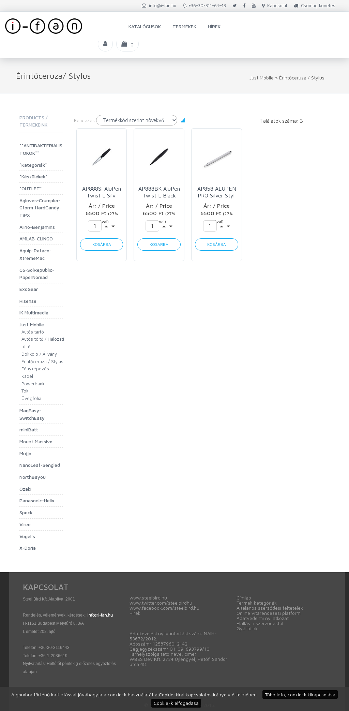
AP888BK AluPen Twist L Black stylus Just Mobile (159, 192)
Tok (25, 391)
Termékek (184, 26)
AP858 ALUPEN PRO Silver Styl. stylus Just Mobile (216, 192)
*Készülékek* (33, 176)
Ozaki (25, 489)
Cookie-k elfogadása (176, 703)
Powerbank (33, 383)
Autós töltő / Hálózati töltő (42, 342)
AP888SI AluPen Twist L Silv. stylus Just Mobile (101, 192)
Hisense (27, 301)
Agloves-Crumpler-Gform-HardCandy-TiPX (40, 207)
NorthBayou (32, 477)
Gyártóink (247, 628)
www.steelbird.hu (148, 598)
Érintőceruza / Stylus (301, 77)
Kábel (27, 376)
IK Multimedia (33, 312)
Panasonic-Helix (37, 500)
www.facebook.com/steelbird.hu (164, 608)
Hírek (214, 26)
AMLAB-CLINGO (36, 238)
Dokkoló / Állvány (39, 354)
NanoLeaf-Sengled (39, 465)
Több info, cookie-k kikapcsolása (300, 694)
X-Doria (27, 548)
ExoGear (28, 289)
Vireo (25, 524)
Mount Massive (35, 441)
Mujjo (25, 453)
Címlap (244, 598)
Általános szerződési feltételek (270, 608)
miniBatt (28, 429)
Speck (25, 512)
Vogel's (27, 536)
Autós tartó (32, 332)
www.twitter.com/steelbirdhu (161, 603)
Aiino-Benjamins (37, 227)
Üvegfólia (31, 398)
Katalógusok (144, 26)
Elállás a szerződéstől (260, 623)
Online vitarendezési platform (269, 613)
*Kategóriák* (33, 165)
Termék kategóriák (257, 603)
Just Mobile (261, 77)
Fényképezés (35, 368)
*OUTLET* (30, 188)
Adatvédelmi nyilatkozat (263, 618)
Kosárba (101, 244)
